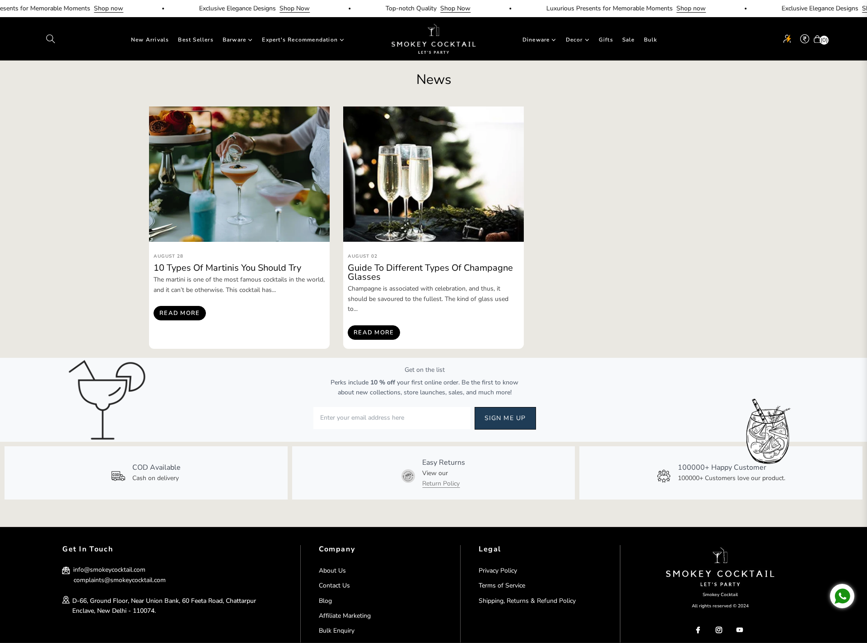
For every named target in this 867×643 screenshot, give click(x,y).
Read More (179, 313)
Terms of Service (502, 585)
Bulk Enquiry (336, 630)
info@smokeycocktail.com (108, 569)
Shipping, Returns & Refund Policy (527, 601)
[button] (51, 39)
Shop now (93, 8)
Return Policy (441, 483)
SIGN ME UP (505, 418)
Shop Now (279, 8)
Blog (325, 601)
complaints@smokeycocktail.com (120, 580)
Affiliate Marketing (345, 615)
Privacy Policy (498, 570)
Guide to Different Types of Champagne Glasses (430, 272)
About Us (332, 570)
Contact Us (334, 585)
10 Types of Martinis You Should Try (227, 268)
